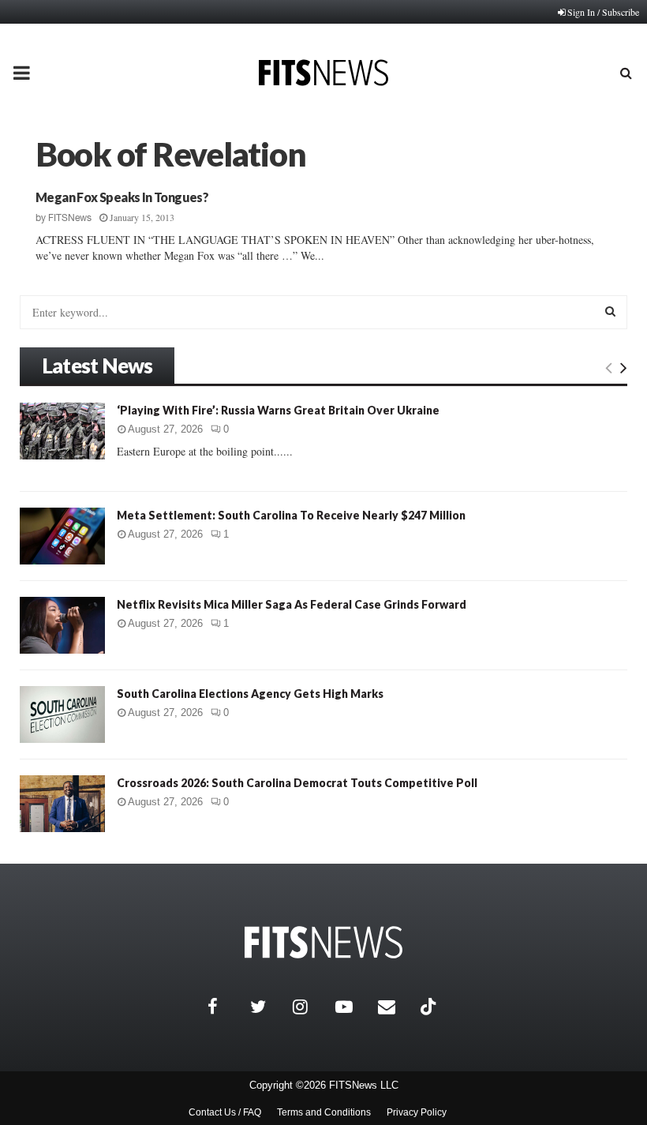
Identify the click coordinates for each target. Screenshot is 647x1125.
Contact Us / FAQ (225, 1112)
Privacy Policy (417, 1112)
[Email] (395, 1006)
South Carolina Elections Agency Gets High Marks (250, 693)
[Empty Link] (609, 367)
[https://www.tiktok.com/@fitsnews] (430, 1006)
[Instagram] (310, 1006)
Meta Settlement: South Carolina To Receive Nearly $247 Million (291, 515)
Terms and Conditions (324, 1112)
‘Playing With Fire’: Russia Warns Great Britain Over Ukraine (278, 410)
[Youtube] (352, 1006)
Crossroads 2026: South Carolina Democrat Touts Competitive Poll (297, 782)
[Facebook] (225, 1006)
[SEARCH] (610, 311)
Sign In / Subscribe (603, 12)
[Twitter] (267, 1006)
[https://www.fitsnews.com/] (323, 942)
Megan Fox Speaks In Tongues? (122, 196)
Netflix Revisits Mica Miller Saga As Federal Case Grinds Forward (291, 604)
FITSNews (70, 217)
